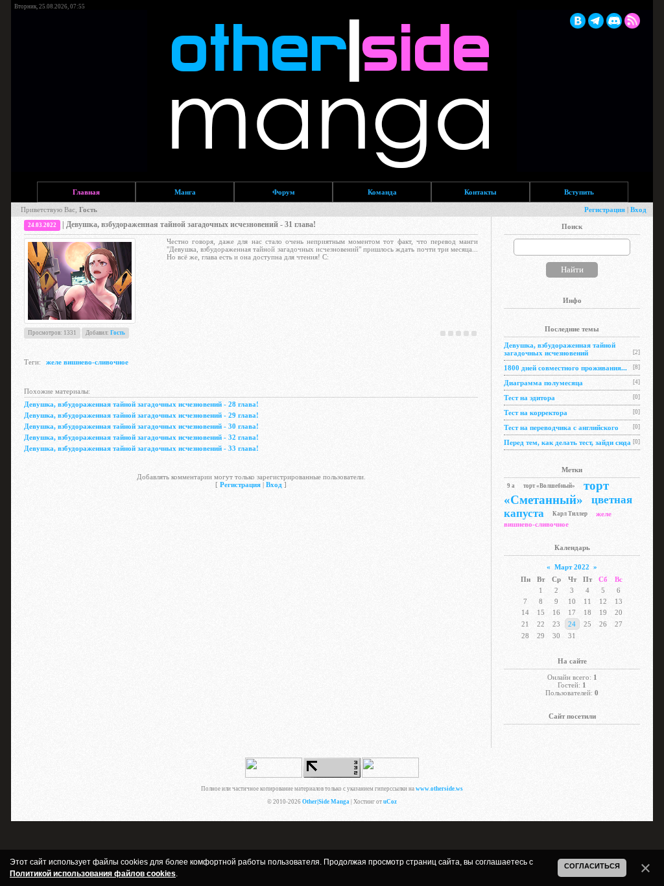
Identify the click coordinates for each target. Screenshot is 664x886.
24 (572, 624)
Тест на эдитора (529, 397)
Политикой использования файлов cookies (93, 873)
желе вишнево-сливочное (87, 362)
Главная (86, 192)
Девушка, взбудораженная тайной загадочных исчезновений (559, 349)
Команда (382, 192)
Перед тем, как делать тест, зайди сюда (567, 442)
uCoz (390, 801)
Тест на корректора (535, 412)
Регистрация (604, 209)
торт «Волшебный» (549, 486)
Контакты (480, 192)
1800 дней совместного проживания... (565, 368)
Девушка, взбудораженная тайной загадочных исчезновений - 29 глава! (141, 415)
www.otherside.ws (439, 788)
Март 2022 (571, 567)
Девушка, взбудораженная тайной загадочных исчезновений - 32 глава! (141, 437)
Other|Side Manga (326, 801)
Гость (117, 332)
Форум (283, 192)
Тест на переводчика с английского (561, 427)
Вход (638, 209)
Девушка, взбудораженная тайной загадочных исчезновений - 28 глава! (141, 404)
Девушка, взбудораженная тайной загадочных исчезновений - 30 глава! (141, 426)
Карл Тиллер (569, 513)
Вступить (579, 192)
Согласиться (592, 866)
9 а (511, 486)
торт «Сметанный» (556, 493)
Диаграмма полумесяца (543, 383)
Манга (185, 192)
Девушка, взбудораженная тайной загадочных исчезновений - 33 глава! (141, 448)
